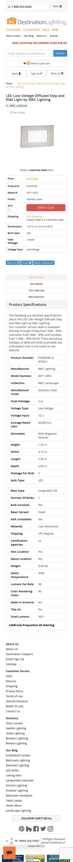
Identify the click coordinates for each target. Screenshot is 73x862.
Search (60, 53)
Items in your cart (39, 63)
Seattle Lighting (16, 728)
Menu (58, 7)
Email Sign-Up (15, 659)
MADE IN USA (14, 706)
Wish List (56, 73)
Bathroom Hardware (19, 795)
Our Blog (29, 35)
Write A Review (42, 262)
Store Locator (13, 35)
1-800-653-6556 (21, 7)
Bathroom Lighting (18, 760)
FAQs (9, 676)
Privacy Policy (14, 691)
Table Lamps (14, 800)
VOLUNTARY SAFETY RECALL (36, 818)
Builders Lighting (17, 738)
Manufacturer (36, 296)
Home (9, 83)
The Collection (37, 290)
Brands (54, 35)
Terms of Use (14, 696)
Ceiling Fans (14, 775)
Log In (14, 73)
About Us (41, 35)
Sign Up (35, 73)
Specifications (36, 277)
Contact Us (13, 711)
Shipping (12, 686)
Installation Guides (18, 755)
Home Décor (14, 805)
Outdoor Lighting (17, 790)
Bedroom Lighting (17, 765)
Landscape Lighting (18, 810)
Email (25, 262)
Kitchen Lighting (16, 785)
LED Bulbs (12, 770)
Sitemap (11, 664)
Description (36, 284)
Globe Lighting (15, 733)
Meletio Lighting (16, 743)
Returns (11, 681)
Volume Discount (17, 701)
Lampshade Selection (20, 780)
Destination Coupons (19, 654)
